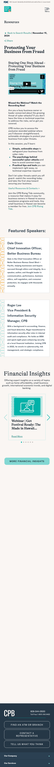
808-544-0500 (37, 711)
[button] (21, 442)
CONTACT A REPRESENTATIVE (27, 734)
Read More (17, 436)
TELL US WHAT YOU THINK (27, 744)
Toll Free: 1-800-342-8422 (40, 714)
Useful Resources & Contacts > (24, 188)
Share (9, 40)
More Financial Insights (27, 461)
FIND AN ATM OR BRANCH (27, 724)
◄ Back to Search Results (17, 33)
